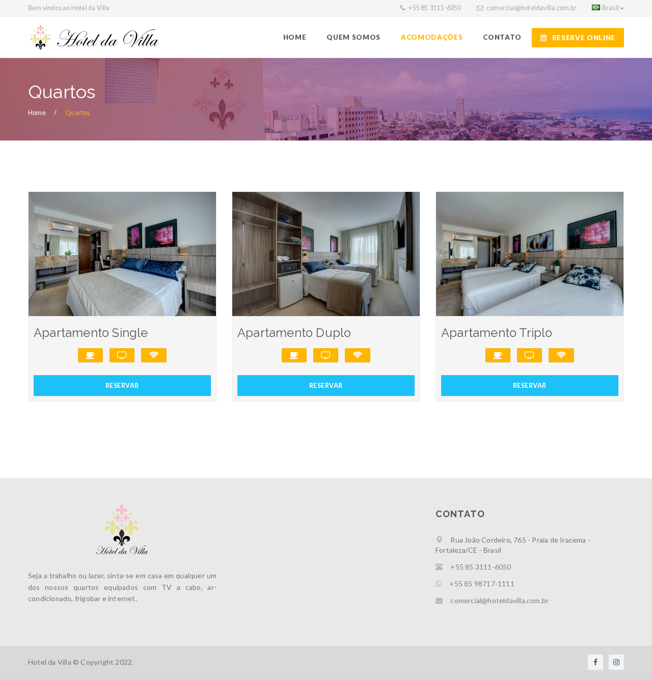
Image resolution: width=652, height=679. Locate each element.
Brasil (610, 8)
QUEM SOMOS (354, 37)
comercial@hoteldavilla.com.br (531, 8)
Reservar (122, 385)
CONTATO (502, 37)
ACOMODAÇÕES (432, 37)
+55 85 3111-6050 (434, 8)
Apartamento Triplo (497, 333)
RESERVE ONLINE (583, 38)
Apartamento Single (91, 333)
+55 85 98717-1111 (481, 583)
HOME (295, 37)
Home (37, 113)
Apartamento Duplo (294, 333)
